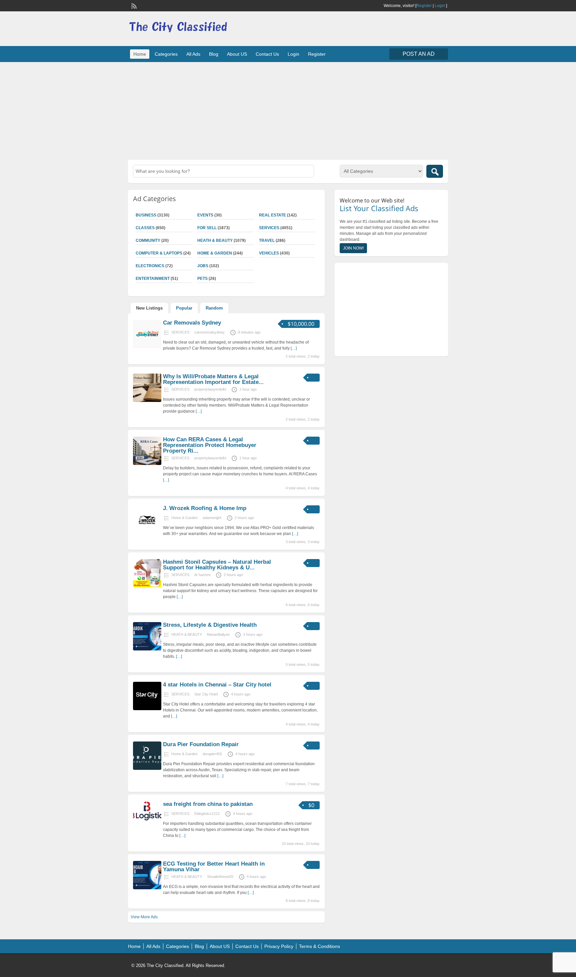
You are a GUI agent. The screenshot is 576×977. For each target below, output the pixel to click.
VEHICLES (269, 253)
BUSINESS (146, 215)
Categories (166, 54)
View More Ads (144, 917)
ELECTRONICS (150, 266)
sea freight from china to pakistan (208, 804)
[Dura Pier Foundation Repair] (147, 768)
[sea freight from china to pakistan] (147, 819)
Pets (202, 278)
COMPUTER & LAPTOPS (159, 253)
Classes (145, 227)
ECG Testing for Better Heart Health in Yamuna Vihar (214, 867)
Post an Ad (419, 54)
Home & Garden (214, 253)
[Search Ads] (434, 171)
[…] (294, 348)
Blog (213, 54)
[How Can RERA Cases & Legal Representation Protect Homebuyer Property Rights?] (147, 463)
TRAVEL (267, 240)
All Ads (193, 54)
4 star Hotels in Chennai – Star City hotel (217, 684)
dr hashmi (202, 575)
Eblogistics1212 (207, 814)
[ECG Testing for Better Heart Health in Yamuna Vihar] (147, 888)
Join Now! (353, 248)
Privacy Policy (278, 946)
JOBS (202, 266)
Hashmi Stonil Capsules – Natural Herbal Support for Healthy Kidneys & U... (217, 565)
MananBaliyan (218, 634)
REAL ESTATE (272, 215)
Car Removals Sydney (192, 323)
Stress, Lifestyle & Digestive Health (210, 625)
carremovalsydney (209, 332)
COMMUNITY (148, 240)
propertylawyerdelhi (210, 389)
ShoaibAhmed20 (220, 877)
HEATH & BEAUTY (215, 240)
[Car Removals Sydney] (147, 347)
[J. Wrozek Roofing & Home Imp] (147, 532)
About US (237, 54)
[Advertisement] (288, 110)
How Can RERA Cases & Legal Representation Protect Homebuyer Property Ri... (209, 445)
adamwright (212, 518)
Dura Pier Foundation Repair (201, 744)
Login (440, 5)
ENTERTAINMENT (153, 278)
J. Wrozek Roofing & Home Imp (204, 508)
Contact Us (267, 54)
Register (424, 5)
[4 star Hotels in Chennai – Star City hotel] (147, 708)
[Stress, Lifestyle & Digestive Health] (147, 649)
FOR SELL (207, 227)
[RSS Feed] (133, 5)
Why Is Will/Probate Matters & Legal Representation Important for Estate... (213, 379)
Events (205, 215)
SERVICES (269, 227)
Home (139, 54)
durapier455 (212, 754)
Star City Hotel (206, 694)
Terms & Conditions (319, 946)
